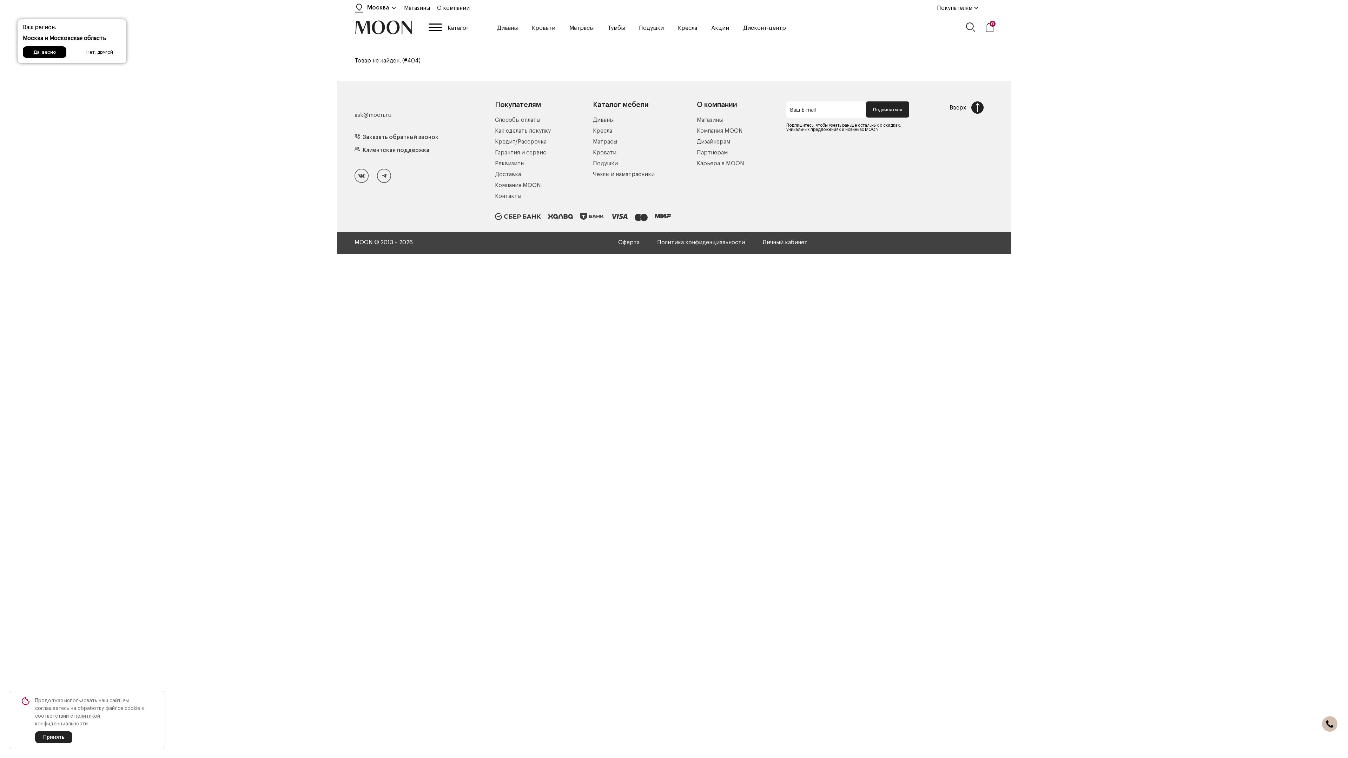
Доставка (508, 174)
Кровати (543, 28)
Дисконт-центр (764, 28)
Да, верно (44, 52)
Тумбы (616, 28)
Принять (53, 737)
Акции (720, 28)
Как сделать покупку (523, 131)
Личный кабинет (784, 242)
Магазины (417, 8)
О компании (453, 8)
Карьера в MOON (720, 163)
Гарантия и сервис (520, 152)
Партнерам (712, 152)
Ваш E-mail (803, 110)
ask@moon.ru (373, 115)
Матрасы (581, 28)
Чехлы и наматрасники (624, 174)
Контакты (508, 196)
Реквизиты (509, 163)
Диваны (507, 28)
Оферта (629, 242)
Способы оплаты (517, 120)
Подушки (651, 28)
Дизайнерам (713, 142)
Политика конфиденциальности (701, 242)
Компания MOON (518, 185)
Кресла (687, 28)
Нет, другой (99, 52)
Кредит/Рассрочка (521, 142)
